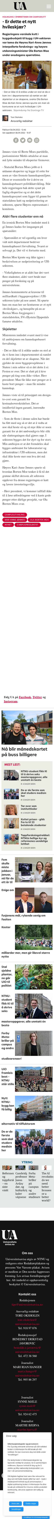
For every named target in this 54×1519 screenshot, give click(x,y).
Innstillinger (16, 1509)
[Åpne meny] (49, 6)
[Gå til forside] (27, 6)
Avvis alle (15, 1504)
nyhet (8, 524)
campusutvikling (15, 514)
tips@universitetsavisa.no (27, 1304)
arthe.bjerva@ (28, 1429)
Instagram (10, 701)
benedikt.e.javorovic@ (27, 1347)
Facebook (25, 697)
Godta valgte (31, 1504)
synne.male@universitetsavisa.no (27, 1408)
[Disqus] (27, 578)
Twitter (37, 697)
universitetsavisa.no (27, 1324)
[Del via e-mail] (29, 140)
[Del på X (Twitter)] (23, 140)
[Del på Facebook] (16, 140)
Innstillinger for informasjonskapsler (36, 1517)
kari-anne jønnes (15, 520)
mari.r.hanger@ (27, 1371)
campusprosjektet (27, 524)
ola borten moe (39, 520)
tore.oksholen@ (27, 1320)
